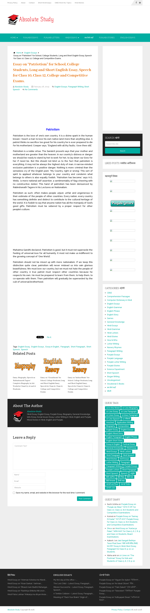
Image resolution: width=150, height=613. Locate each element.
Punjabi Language (115, 358)
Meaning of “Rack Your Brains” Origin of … (71, 597)
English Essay (24, 347)
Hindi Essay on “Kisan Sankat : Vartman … (25, 583)
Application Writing (125, 422)
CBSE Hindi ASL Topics (63, 3)
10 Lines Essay (112, 415)
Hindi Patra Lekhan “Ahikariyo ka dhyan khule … (27, 594)
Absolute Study (14, 610)
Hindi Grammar (113, 329)
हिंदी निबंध (121, 477)
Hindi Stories (79, 3)
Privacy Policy (12, 3)
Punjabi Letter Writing (116, 362)
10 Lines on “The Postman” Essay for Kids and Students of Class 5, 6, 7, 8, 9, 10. (121, 558)
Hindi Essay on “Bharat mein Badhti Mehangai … (28, 587)
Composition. (123, 426)
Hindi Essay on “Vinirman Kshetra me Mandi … (27, 580)
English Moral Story (114, 433)
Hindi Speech (128, 455)
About (23, 3)
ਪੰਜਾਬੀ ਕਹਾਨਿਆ (112, 484)
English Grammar (114, 307)
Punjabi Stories (106, 38)
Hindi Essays (71, 38)
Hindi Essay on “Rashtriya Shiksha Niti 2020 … (27, 591)
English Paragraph (114, 437)
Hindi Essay (131, 448)
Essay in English (52, 347)
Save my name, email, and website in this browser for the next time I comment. (50, 493)
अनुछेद (132, 473)
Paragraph (64, 347)
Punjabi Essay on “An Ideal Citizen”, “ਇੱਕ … (117, 583)
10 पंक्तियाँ (126, 419)
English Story (112, 315)
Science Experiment (116, 369)
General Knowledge (116, 322)
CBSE (109, 293)
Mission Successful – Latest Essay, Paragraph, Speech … (73, 588)
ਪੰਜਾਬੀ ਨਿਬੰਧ (125, 484)
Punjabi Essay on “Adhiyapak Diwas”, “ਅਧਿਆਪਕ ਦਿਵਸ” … (119, 598)
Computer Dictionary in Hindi (119, 300)
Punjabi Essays (30, 38)
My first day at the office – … (65, 580)
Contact (32, 3)
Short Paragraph (78, 347)
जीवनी (109, 391)
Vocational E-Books (115, 384)
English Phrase (113, 311)
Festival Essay (129, 444)
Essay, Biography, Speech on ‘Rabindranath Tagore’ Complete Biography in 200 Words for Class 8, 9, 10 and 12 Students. (24, 383)
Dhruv (109, 528)
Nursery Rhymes (114, 347)
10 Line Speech (113, 419)
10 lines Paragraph (130, 415)
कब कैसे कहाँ (88, 38)
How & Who (112, 340)
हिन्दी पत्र (121, 481)
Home (13, 38)
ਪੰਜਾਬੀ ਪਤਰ (110, 488)
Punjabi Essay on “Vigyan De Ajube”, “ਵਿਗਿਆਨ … (119, 580)
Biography (110, 426)
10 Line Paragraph (129, 411)
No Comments (31, 89)
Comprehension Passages (118, 296)
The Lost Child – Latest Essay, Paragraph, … (72, 583)
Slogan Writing (113, 376)
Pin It (49, 337)
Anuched (110, 422)
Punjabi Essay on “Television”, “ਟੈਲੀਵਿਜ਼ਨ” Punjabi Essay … (119, 592)
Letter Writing (113, 344)
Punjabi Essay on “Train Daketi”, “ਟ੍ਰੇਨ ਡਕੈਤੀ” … (118, 587)
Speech (24, 349)
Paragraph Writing (76, 87)
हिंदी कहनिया (110, 477)
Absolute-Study (22, 87)
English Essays (127, 38)
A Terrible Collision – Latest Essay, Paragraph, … (73, 593)
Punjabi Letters (51, 38)
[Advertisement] (53, 109)
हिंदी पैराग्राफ (110, 481)
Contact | (128, 610)
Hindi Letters (112, 333)
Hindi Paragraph (113, 455)
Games (110, 318)
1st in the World (113, 408)
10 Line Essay (112, 411)
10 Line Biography (130, 408)
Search (122, 151)
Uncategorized (113, 380)
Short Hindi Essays (44, 3)
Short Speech (113, 373)
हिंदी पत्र (130, 477)
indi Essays (124, 459)
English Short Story (114, 441)
